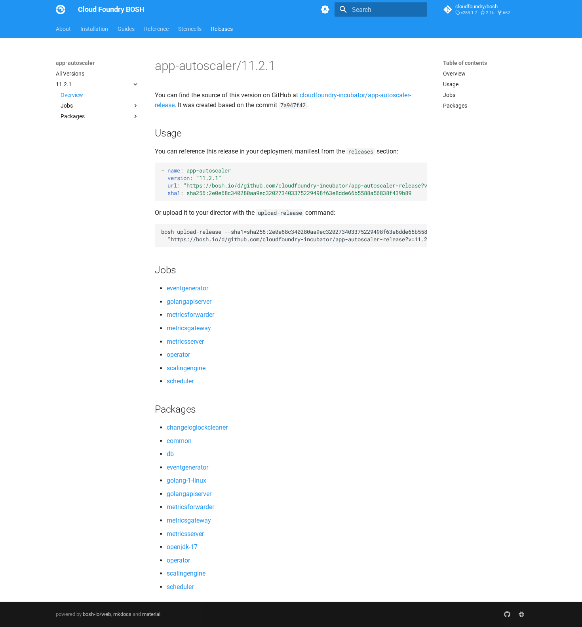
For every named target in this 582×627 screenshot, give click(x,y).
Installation (94, 29)
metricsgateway (189, 328)
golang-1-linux (186, 480)
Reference (156, 29)
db (170, 454)
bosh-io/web (97, 614)
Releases (222, 29)
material (151, 614)
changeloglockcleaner (197, 427)
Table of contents (465, 63)
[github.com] (507, 614)
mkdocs (122, 614)
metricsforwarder (190, 314)
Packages (455, 105)
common (179, 441)
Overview (72, 95)
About (63, 29)
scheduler (180, 381)
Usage (450, 84)
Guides (126, 29)
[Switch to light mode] (325, 9)
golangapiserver (189, 301)
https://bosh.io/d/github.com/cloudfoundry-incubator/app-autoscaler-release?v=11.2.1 (317, 185)
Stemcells (190, 29)
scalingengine (186, 368)
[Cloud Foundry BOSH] (60, 9)
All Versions (70, 73)
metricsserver (185, 341)
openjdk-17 (182, 547)
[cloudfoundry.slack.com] (521, 614)
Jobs (449, 95)
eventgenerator (187, 288)
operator (178, 354)
